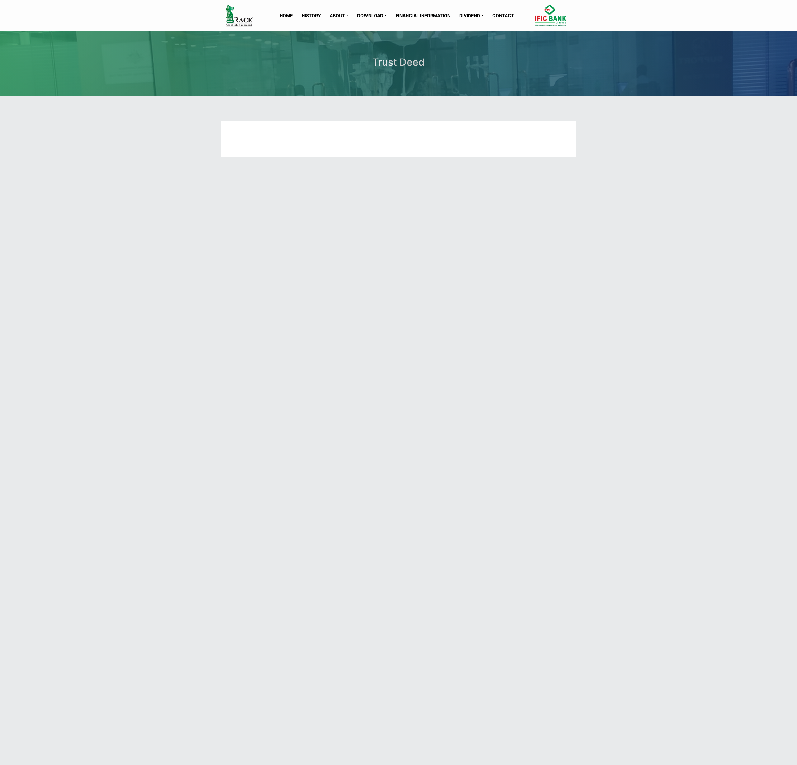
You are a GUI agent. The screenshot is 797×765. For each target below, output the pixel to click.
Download (370, 15)
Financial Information (423, 15)
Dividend (469, 15)
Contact (503, 15)
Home (286, 15)
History (311, 15)
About (337, 15)
